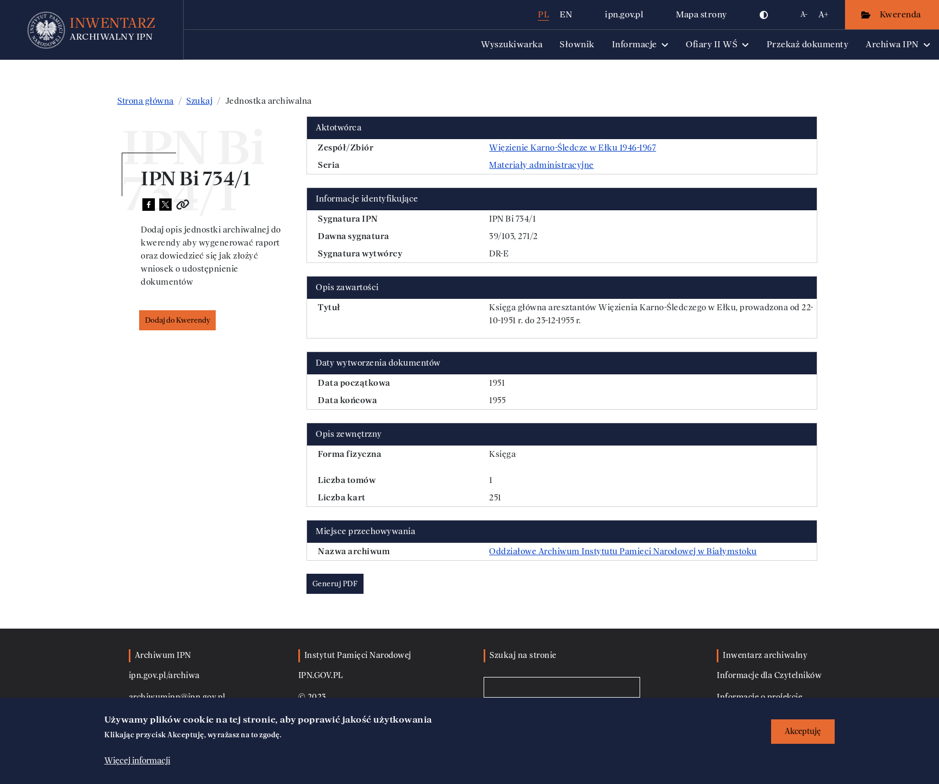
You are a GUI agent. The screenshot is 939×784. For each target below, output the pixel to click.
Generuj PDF (335, 584)
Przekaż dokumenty (808, 44)
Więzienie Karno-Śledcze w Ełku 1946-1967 (572, 148)
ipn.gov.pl (624, 14)
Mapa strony (701, 14)
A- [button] (803, 14)
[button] (764, 14)
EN (566, 14)
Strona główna (145, 101)
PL (543, 14)
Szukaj (199, 101)
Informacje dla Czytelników (769, 675)
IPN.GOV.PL (320, 675)
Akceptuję (803, 731)
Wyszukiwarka (511, 44)
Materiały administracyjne (541, 165)
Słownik (577, 44)
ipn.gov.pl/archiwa (164, 675)
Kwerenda (901, 14)
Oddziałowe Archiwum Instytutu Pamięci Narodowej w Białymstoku (623, 551)
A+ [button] (823, 14)
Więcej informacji (137, 761)
